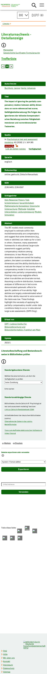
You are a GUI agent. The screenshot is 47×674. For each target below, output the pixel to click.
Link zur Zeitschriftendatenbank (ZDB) (19, 409)
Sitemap (6, 672)
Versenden (23, 492)
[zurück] (3, 66)
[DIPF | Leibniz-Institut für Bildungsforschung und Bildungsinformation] (38, 15)
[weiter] (11, 66)
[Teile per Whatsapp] (34, 531)
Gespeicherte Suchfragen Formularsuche (21, 53)
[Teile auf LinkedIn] (4, 538)
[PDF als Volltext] (9, 146)
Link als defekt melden (15, 149)
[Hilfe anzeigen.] (3, 45)
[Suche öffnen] (34, 5)
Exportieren (23, 469)
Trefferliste (8, 58)
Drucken (18, 443)
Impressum (8, 665)
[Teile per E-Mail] (12, 538)
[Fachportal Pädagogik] (10, 5)
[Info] (2, 455)
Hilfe (5, 654)
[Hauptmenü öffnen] (42, 5)
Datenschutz (8, 668)
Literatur (6, 24)
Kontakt (6, 661)
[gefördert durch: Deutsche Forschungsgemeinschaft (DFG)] (34, 644)
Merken (7, 443)
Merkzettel (8, 50)
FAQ (5, 651)
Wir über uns (9, 658)
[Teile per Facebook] (19, 531)
